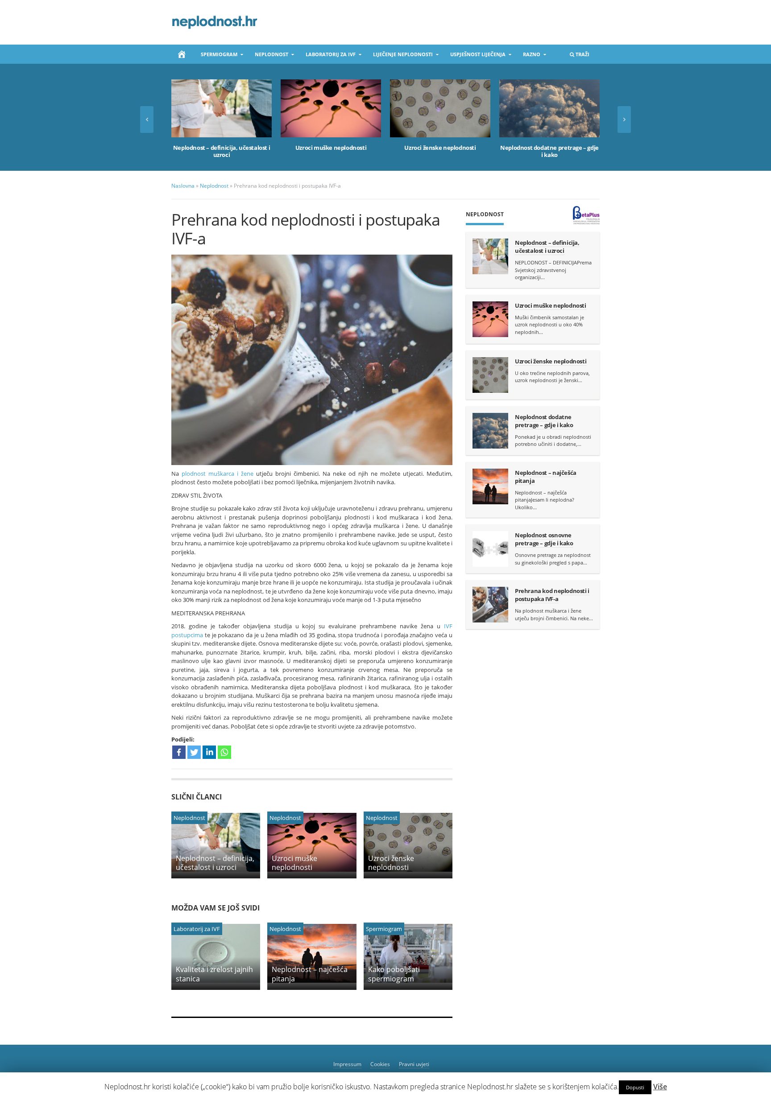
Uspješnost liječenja (475, 56)
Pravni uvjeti (414, 1064)
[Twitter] (194, 752)
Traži (576, 56)
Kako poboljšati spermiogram (394, 974)
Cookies (380, 1064)
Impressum (347, 1064)
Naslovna (183, 186)
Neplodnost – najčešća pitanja (310, 974)
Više (660, 1087)
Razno (529, 56)
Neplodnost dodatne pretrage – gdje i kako (549, 151)
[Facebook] (179, 752)
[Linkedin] (209, 752)
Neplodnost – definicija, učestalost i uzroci (221, 151)
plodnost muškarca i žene (217, 474)
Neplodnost (268, 56)
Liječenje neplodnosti (400, 56)
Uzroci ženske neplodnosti (440, 148)
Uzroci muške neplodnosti (331, 148)
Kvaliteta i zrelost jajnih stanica (214, 974)
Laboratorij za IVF (328, 56)
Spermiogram (216, 56)
